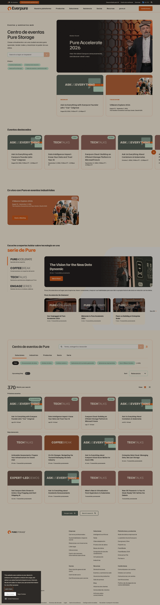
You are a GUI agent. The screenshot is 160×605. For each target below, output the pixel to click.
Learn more (8, 589)
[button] (11, 599)
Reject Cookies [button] (22, 594)
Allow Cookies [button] (10, 594)
